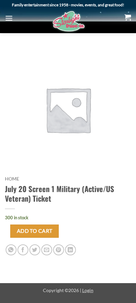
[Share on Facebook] (22, 249)
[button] (9, 18)
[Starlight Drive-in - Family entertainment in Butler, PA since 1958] (68, 21)
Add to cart (34, 231)
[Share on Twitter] (34, 249)
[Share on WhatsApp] (11, 249)
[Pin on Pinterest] (58, 249)
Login (87, 290)
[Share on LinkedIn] (70, 249)
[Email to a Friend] (46, 249)
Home (12, 178)
